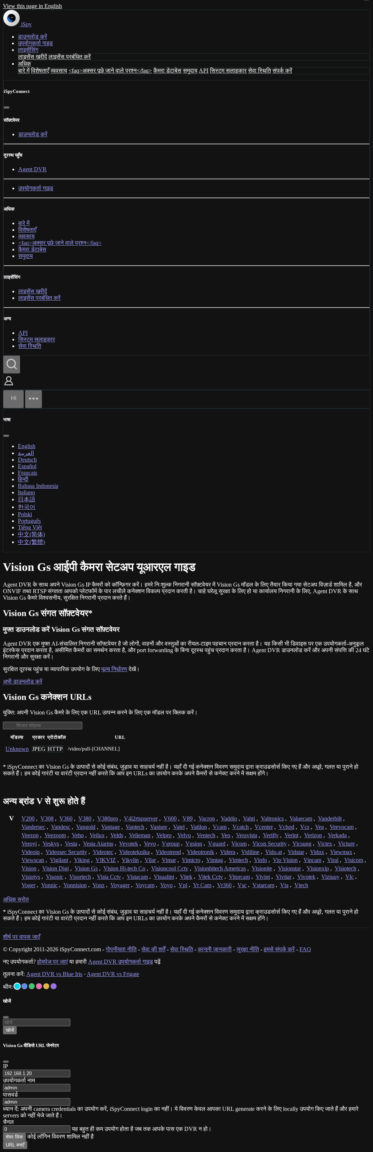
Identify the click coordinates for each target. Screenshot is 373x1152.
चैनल (8, 1122)
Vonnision (75, 885)
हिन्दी (23, 479)
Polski (25, 514)
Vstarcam (263, 885)
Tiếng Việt (30, 527)
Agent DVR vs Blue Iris (54, 974)
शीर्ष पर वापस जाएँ (21, 937)
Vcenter (264, 827)
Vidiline (250, 852)
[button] (8, 386)
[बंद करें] (6, 107)
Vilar (150, 860)
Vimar (169, 860)
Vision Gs (86, 868)
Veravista (246, 835)
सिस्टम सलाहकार (228, 70)
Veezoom (55, 835)
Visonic (54, 877)
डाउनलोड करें (32, 37)
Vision (28, 868)
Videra (227, 852)
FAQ (305, 949)
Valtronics (272, 818)
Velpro (164, 835)
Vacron (207, 818)
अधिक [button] (24, 63)
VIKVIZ (105, 860)
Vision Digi (55, 868)
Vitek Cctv (210, 877)
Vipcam (312, 860)
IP (5, 1066)
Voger (28, 885)
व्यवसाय (59, 70)
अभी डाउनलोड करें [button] (22, 681)
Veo (225, 835)
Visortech (80, 877)
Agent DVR (32, 169)
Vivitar (283, 877)
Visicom (353, 860)
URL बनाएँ (15, 1145)
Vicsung (301, 844)
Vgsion (193, 844)
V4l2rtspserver (141, 818)
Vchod (286, 827)
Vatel (179, 827)
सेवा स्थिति (259, 70)
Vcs (304, 827)
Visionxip (318, 868)
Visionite (262, 868)
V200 (28, 818)
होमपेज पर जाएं (52, 962)
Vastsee (158, 827)
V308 (47, 818)
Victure (346, 844)
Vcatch (240, 827)
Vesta (71, 844)
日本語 (26, 499)
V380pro (107, 818)
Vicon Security (269, 844)
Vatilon (199, 827)
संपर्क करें (282, 70)
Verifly (271, 835)
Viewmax (341, 852)
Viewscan (32, 860)
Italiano (26, 492)
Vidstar (296, 852)
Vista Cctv (109, 877)
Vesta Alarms (98, 844)
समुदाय (190, 70)
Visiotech (345, 868)
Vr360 (224, 885)
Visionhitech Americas (220, 868)
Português (29, 521)
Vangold (85, 827)
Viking (82, 860)
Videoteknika (134, 852)
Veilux (97, 835)
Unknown (17, 749)
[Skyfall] (32, 986)
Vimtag (214, 860)
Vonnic (49, 885)
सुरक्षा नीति (247, 949)
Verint (291, 835)
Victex (324, 844)
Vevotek (128, 844)
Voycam (145, 885)
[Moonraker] (24, 986)
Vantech (135, 827)
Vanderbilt (330, 818)
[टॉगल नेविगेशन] (33, 399)
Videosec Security (66, 852)
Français (27, 473)
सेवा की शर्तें (153, 949)
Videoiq (30, 852)
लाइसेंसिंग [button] (28, 50)
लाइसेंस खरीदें (32, 57)
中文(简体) (31, 534)
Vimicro (191, 860)
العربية (26, 453)
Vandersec (33, 827)
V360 (65, 818)
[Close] (6, 1062)
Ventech (206, 835)
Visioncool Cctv (169, 868)
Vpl (182, 885)
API (203, 70)
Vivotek (306, 877)
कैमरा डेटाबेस (167, 70)
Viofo (260, 860)
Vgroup (171, 844)
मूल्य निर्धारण (114, 669)
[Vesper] (53, 986)
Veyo (150, 844)
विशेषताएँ (40, 70)
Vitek (186, 877)
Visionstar (289, 868)
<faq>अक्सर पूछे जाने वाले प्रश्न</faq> (110, 70)
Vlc (349, 877)
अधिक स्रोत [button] (16, 899)
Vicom (239, 844)
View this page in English (32, 6)
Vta (284, 885)
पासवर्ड (10, 1095)
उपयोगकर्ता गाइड (35, 43)
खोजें (10, 1030)
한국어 (26, 507)
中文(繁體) (31, 542)
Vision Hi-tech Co (124, 868)
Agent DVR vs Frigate (113, 974)
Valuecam (301, 818)
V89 (187, 818)
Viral (332, 860)
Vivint (263, 877)
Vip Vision (285, 860)
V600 (170, 818)
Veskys (51, 844)
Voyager (120, 885)
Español (27, 466)
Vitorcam (239, 877)
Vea (319, 827)
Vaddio (229, 818)
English (26, 446)
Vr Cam (202, 885)
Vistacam (137, 877)
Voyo (166, 885)
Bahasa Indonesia (38, 486)
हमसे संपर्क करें (279, 949)
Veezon (30, 835)
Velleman (139, 835)
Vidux (317, 852)
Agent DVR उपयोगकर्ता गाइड (120, 962)
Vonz (99, 885)
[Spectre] (17, 986)
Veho (78, 835)
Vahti (249, 818)
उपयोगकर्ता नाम (19, 1080)
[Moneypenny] (39, 986)
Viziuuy (330, 877)
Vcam (220, 827)
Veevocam (342, 827)
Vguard (216, 844)
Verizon (313, 835)
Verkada (337, 835)
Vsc (242, 885)
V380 (84, 818)
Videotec (103, 852)
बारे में (24, 70)
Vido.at (273, 852)
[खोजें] (11, 364)
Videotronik (200, 852)
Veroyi (29, 844)
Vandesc (60, 827)
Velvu (184, 835)
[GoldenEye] (46, 986)
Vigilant (59, 860)
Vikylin (130, 860)
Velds (116, 835)
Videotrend (168, 852)
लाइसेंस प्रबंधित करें (69, 57)
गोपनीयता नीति (121, 949)
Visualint (164, 877)
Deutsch (27, 460)
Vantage (110, 827)
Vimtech (238, 860)
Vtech (301, 885)
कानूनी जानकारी (215, 949)
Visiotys (30, 877)
